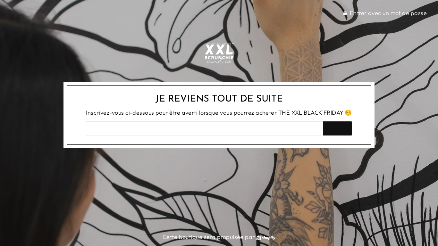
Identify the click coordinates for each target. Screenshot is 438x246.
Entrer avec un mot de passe (388, 13)
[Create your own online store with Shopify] (265, 237)
